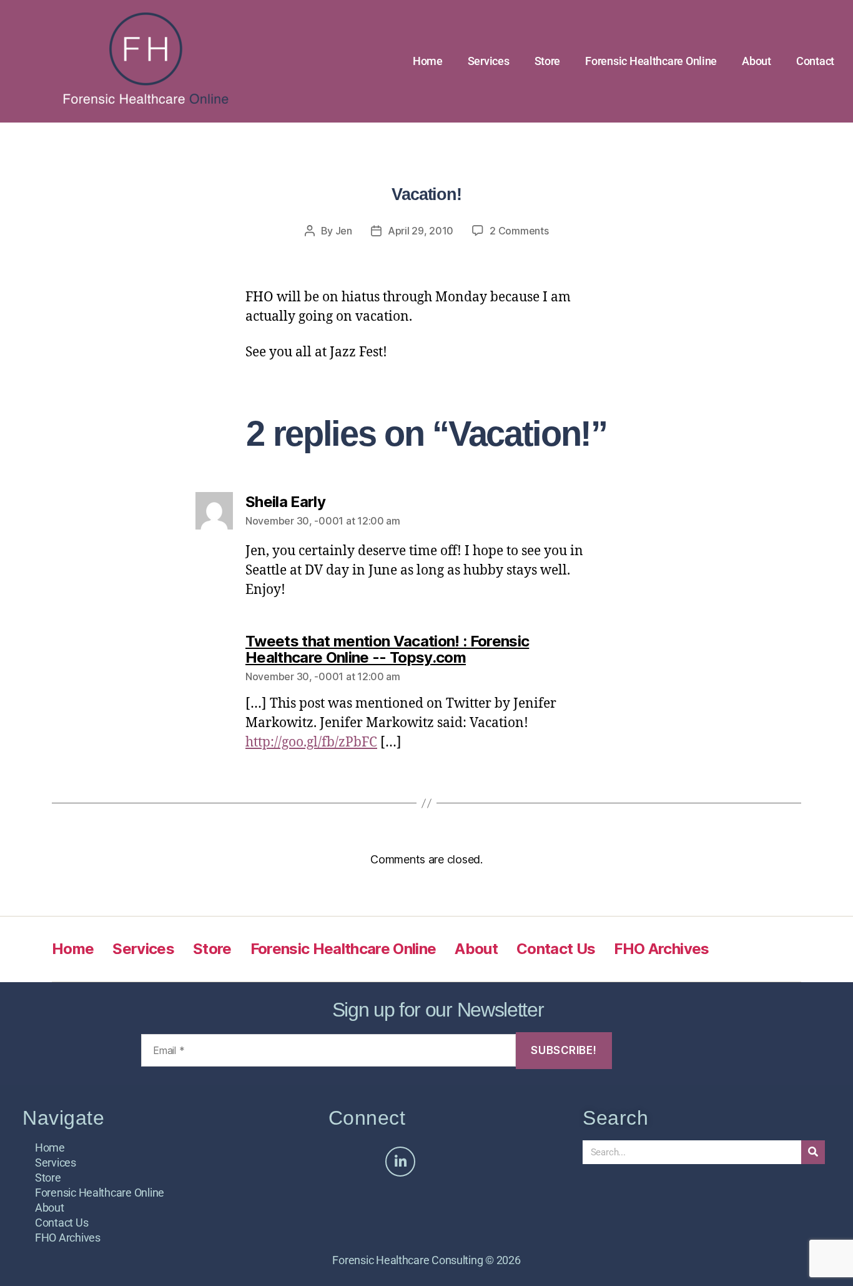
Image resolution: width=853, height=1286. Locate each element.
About (756, 61)
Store (548, 61)
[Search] (813, 1152)
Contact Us (555, 949)
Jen (343, 230)
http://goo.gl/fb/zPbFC (311, 742)
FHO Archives (661, 949)
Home (428, 61)
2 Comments (519, 230)
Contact (815, 61)
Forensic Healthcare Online (651, 61)
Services (489, 61)
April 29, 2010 (420, 230)
